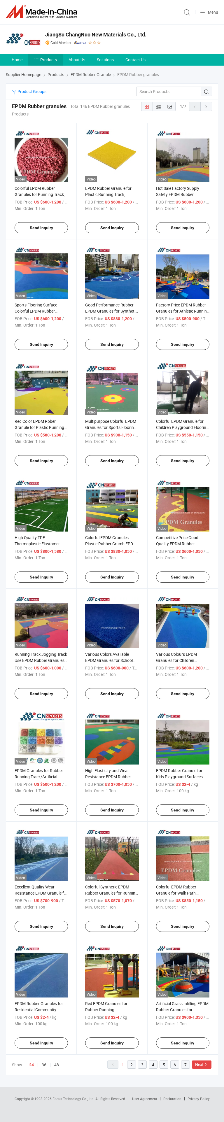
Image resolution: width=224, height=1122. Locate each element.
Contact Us (135, 59)
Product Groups (31, 91)
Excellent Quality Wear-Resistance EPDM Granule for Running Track (41, 893)
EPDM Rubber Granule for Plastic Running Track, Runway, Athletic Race (108, 194)
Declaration (172, 1098)
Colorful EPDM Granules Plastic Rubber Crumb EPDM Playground (110, 544)
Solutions (105, 59)
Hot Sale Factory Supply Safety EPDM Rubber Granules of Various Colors (180, 194)
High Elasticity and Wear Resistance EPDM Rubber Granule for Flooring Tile (108, 777)
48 (56, 1064)
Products (48, 59)
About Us (77, 59)
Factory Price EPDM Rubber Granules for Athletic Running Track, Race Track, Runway (182, 311)
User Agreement (144, 1098)
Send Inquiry (41, 227)
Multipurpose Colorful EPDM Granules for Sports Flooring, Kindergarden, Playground (111, 427)
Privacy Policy (199, 1098)
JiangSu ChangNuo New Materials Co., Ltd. (95, 34)
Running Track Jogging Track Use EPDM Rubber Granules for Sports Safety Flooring (41, 660)
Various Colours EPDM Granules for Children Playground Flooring (176, 660)
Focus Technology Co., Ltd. (73, 1098)
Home (17, 59)
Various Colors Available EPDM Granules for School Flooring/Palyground (109, 660)
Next (199, 1064)
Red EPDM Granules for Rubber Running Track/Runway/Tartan (106, 1009)
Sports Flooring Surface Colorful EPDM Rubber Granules (36, 311)
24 (31, 1065)
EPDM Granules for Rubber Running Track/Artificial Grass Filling (39, 777)
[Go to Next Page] (206, 106)
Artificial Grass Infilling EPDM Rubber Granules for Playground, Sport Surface (182, 1009)
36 (44, 1064)
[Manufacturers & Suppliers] (42, 11)
